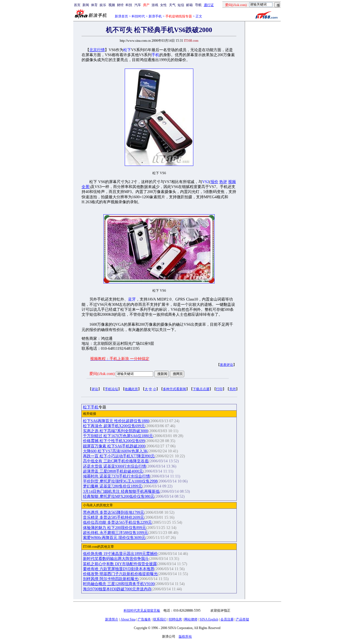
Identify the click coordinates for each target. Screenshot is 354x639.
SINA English (209, 619)
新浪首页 (121, 16)
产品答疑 (242, 619)
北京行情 (97, 50)
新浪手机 (155, 16)
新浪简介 (111, 619)
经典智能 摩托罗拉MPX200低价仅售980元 (118, 496)
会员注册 (227, 619)
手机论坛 (111, 389)
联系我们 (159, 619)
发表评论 (226, 365)
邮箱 (189, 5)
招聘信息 (175, 619)
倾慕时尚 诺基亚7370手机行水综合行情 (116, 476)
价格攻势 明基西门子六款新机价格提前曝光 (120, 574)
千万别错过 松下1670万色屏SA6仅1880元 (118, 436)
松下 (127, 50)
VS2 (205, 182)
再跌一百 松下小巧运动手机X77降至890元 (119, 456)
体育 (94, 5)
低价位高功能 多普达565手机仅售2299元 (117, 522)
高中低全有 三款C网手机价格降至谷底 (116, 461)
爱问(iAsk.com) (102, 374)
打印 (219, 389)
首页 (77, 5)
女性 (163, 5)
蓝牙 (132, 299)
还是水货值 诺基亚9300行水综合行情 (114, 466)
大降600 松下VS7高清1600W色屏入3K (115, 451)
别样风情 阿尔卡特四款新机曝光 (110, 579)
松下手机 (90, 407)
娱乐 (103, 5)
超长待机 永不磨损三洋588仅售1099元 (115, 533)
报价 (214, 182)
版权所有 (185, 636)
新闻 (85, 5)
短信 (181, 5)
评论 (95, 389)
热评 (223, 182)
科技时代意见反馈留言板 (142, 610)
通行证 (209, 5)
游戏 (155, 5)
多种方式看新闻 (174, 389)
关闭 (232, 389)
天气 (172, 5)
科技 (129, 5)
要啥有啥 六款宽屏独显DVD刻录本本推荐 (118, 569)
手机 (155, 55)
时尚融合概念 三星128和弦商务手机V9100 (119, 584)
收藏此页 (131, 389)
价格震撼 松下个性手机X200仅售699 (114, 441)
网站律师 (190, 619)
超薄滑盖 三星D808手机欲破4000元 (113, 471)
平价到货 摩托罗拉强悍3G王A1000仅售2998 (120, 481)
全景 (85, 187)
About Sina (128, 619)
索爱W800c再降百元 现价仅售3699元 (114, 538)
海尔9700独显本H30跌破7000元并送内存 (117, 589)
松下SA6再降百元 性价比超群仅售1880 (116, 421)
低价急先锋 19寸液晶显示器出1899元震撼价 (120, 554)
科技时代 (138, 16)
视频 (111, 5)
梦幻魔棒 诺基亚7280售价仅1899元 (112, 486)
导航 (198, 5)
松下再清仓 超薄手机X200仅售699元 (114, 426)
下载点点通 (201, 389)
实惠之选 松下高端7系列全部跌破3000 (115, 431)
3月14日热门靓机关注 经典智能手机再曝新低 (121, 491)
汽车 (137, 5)
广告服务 (144, 619)
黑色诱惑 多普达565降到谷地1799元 (113, 512)
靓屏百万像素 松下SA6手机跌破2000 (114, 446)
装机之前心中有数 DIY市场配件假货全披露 (120, 564)
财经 (120, 5)
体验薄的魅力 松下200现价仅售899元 (114, 528)
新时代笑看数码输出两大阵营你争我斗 (116, 559)
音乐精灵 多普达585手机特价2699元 (113, 517)
